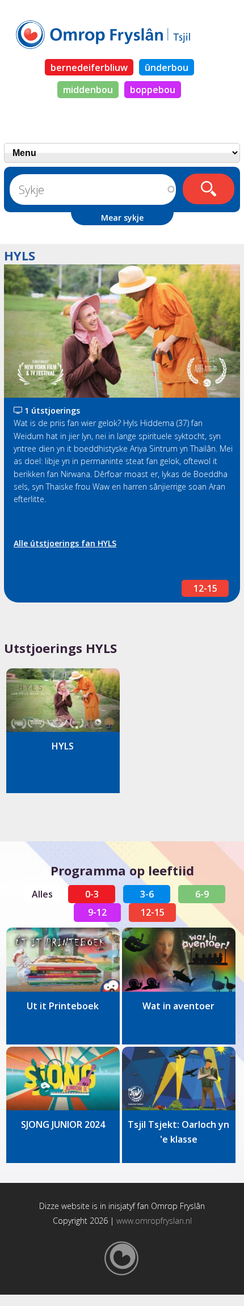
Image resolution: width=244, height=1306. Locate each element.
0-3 (92, 894)
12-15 (205, 588)
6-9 (202, 894)
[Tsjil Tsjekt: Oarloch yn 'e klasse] (178, 1079)
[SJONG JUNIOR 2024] (63, 1079)
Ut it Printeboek (63, 1006)
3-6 (147, 894)
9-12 (97, 912)
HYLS (63, 746)
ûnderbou (166, 67)
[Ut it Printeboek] (63, 960)
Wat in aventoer (178, 1006)
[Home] (122, 33)
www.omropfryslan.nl (154, 1220)
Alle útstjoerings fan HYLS (65, 543)
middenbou (88, 89)
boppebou (152, 89)
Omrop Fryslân (178, 1205)
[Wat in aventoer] (178, 960)
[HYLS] (63, 700)
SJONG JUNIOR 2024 (63, 1124)
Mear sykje (122, 217)
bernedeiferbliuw (89, 67)
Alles (42, 894)
